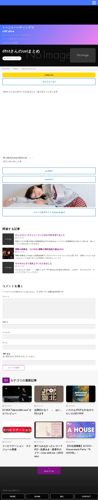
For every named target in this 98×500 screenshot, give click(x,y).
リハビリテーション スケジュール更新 (16, 447)
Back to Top (49, 471)
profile (48, 171)
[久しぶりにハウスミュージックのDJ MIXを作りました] (8, 239)
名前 (5, 322)
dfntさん (7, 91)
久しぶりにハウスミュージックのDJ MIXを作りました (40, 235)
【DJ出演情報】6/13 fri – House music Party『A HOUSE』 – (79, 449)
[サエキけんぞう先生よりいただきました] (8, 267)
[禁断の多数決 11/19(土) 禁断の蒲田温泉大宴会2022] (8, 253)
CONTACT (86, 496)
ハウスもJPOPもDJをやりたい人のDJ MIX (80, 411)
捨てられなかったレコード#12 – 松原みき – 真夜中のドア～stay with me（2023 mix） (48, 451)
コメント (6, 296)
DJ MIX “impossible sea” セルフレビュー (17, 411)
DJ (18, 58)
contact (48, 179)
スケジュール (48, 81)
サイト (5, 343)
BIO (61, 496)
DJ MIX (37, 496)
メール (6, 332)
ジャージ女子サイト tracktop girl (48, 212)
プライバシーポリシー (11, 490)
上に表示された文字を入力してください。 (19, 356)
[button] (94, 2)
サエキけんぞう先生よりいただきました (33, 263)
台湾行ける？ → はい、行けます (48, 411)
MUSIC (13, 496)
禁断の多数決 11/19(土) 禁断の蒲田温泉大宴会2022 (39, 249)
